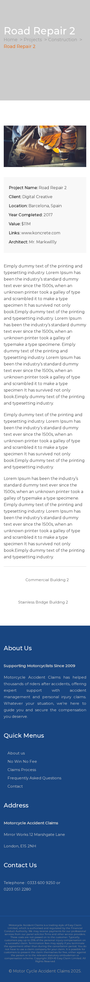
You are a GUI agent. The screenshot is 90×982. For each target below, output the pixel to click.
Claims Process (22, 769)
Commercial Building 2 (47, 579)
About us (16, 753)
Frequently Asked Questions (34, 778)
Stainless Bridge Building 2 (43, 602)
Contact (15, 786)
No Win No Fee (22, 761)
